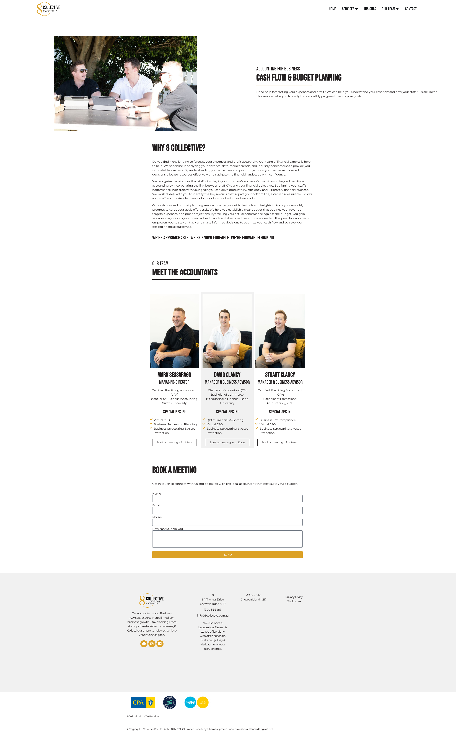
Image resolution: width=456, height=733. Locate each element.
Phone (157, 517)
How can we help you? (168, 529)
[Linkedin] (160, 643)
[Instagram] (152, 643)
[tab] (332, 8)
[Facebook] (143, 643)
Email (156, 505)
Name (156, 493)
